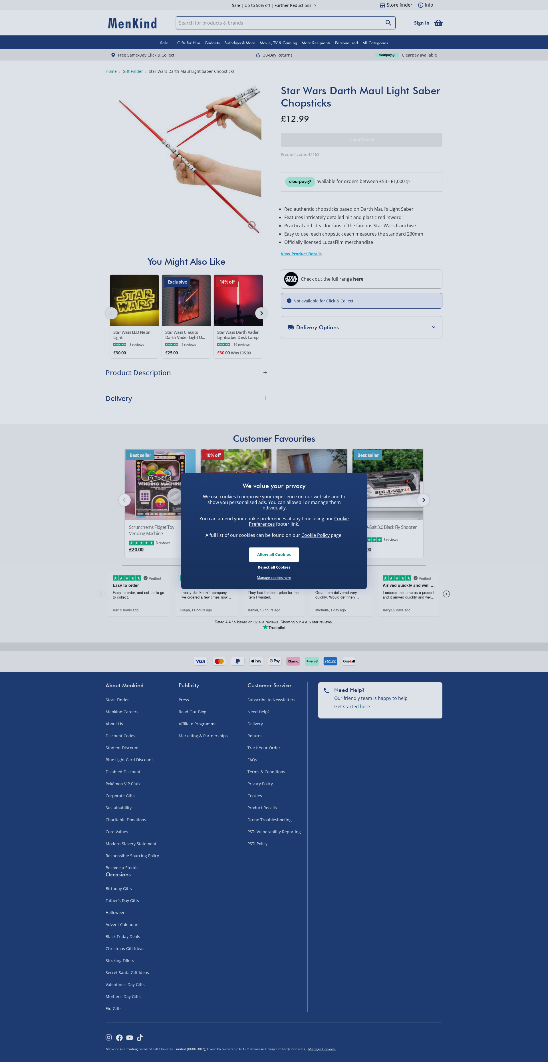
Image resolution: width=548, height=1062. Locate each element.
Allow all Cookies (274, 554)
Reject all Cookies (274, 567)
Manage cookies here (274, 578)
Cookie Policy (315, 535)
